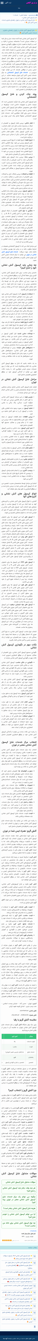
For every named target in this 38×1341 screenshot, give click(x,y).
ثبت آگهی (8, 3)
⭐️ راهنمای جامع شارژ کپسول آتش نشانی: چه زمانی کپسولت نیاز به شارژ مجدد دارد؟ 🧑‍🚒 (18, 1307)
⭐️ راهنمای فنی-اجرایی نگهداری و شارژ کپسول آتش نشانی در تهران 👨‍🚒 (18, 1273)
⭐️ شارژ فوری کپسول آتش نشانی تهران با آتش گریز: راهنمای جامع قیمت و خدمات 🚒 (18, 1300)
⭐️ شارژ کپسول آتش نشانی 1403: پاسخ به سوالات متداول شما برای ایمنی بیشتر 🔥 (17, 1257)
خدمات (16, 15)
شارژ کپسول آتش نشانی (30, 18)
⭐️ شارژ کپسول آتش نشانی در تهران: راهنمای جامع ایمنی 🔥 (17, 1320)
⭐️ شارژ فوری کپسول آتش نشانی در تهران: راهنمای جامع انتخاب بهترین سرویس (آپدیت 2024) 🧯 (17, 1293)
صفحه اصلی (23, 15)
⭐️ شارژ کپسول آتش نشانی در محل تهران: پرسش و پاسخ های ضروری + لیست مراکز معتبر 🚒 (17, 1280)
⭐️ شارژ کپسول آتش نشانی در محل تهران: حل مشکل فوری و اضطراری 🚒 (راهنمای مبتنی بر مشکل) (18, 1265)
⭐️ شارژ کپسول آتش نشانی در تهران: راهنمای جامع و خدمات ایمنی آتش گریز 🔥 (17, 1313)
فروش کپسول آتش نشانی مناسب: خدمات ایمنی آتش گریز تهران (18, 1286)
